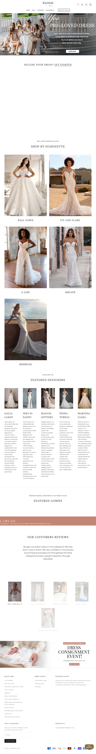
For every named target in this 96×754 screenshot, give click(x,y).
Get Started (63, 64)
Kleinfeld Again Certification (13, 710)
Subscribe (10, 741)
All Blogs (38, 687)
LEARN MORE (70, 126)
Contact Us (8, 714)
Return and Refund (10, 696)
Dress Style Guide (40, 680)
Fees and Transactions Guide (13, 687)
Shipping (7, 693)
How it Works (8, 690)
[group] (48, 34)
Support (40, 10)
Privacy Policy (9, 707)
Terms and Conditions (11, 699)
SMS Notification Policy (12, 717)
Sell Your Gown (64, 10)
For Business (8, 680)
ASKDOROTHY (89, 746)
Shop (28, 10)
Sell (33, 10)
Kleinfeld (50, 10)
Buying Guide (39, 683)
